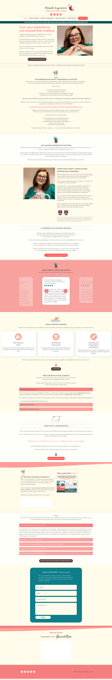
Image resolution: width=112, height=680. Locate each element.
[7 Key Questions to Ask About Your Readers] (74, 481)
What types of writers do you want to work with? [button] (33, 548)
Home (26, 18)
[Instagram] (58, 14)
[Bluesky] (54, 14)
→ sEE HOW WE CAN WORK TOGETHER (56, 255)
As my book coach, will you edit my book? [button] (31, 539)
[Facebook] (51, 14)
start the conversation (56, 458)
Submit (43, 617)
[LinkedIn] (61, 14)
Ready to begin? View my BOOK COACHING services (55, 560)
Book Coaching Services (72, 519)
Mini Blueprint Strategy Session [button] (28, 389)
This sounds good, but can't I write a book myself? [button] (33, 553)
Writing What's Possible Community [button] (29, 409)
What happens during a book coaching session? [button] (33, 525)
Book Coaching (34, 18)
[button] (46, 291)
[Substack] (28, 672)
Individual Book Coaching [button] (27, 404)
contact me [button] (82, 18)
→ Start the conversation (37, 59)
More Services (71, 18)
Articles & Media (60, 18)
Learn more (56, 368)
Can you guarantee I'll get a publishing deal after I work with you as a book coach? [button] (41, 544)
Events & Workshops (47, 18)
